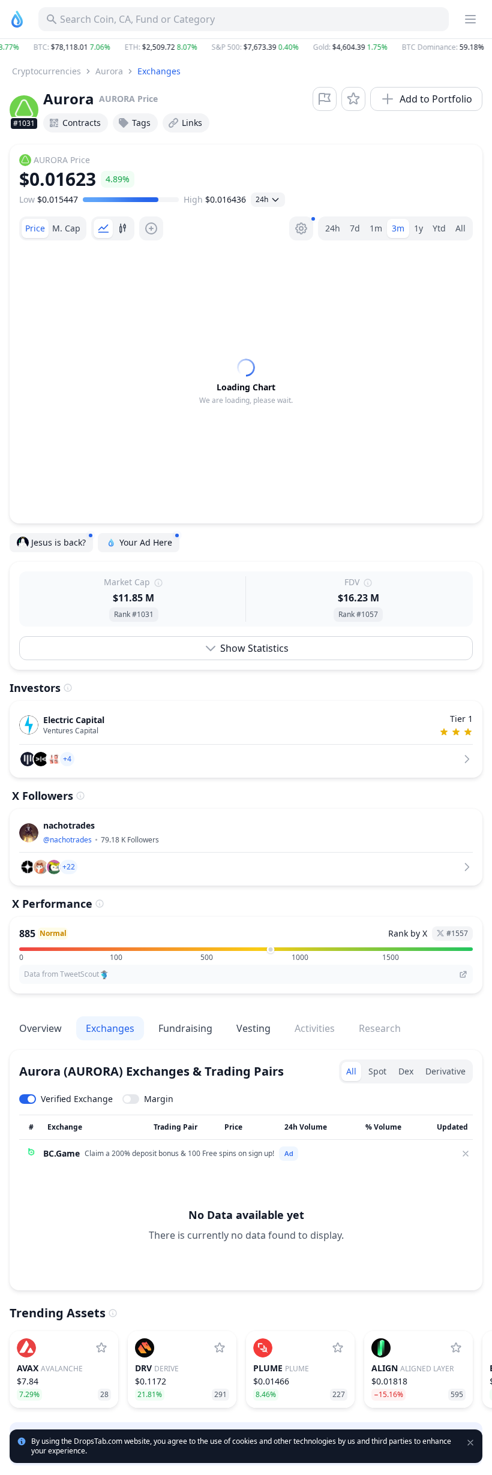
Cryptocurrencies (46, 71)
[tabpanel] (246, 382)
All (460, 228)
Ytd (439, 228)
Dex (405, 1071)
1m (376, 228)
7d (355, 228)
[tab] (35, 228)
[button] (246, 47)
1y (418, 228)
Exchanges (159, 71)
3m (398, 228)
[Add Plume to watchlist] (337, 1347)
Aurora (109, 71)
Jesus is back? (58, 542)
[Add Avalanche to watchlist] (101, 1347)
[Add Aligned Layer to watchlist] (456, 1347)
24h (332, 228)
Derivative (445, 1071)
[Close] (465, 1153)
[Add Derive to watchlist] (219, 1347)
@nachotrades (67, 840)
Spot (377, 1071)
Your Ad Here (145, 542)
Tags (141, 122)
